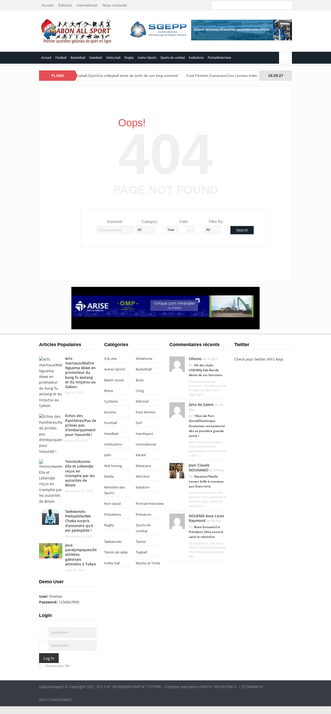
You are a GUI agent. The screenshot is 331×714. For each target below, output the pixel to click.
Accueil (47, 5)
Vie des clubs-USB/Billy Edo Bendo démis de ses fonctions (205, 370)
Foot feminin (145, 412)
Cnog (140, 390)
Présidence (112, 514)
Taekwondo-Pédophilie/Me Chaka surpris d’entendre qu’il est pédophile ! (79, 521)
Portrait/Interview (219, 58)
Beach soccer (114, 380)
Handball (95, 58)
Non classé (112, 503)
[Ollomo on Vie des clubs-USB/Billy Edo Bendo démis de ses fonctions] (177, 363)
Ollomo (195, 358)
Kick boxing (113, 465)
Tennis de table (115, 552)
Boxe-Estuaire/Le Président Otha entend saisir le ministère (206, 532)
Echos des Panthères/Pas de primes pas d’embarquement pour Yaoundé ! (80, 425)
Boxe (140, 380)
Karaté (141, 455)
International (87, 5)
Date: (184, 221)
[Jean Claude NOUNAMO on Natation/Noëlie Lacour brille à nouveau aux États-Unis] (177, 470)
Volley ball (113, 58)
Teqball (141, 552)
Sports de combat (172, 58)
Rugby (129, 58)
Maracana (143, 465)
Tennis (141, 541)
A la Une (110, 358)
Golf (139, 422)
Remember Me (58, 666)
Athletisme (144, 358)
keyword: (115, 221)
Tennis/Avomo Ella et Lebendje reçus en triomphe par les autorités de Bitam (80, 473)
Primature (143, 514)
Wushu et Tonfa (148, 563)
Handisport (144, 433)
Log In (48, 658)
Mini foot (143, 476)
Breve (108, 390)
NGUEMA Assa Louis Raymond (206, 518)
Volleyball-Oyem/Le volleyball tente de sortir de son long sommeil (112, 76)
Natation (142, 487)
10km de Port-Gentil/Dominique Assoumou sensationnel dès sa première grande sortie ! (207, 426)
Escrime (110, 412)
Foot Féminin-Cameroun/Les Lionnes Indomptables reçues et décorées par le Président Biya (250, 76)
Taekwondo (113, 541)
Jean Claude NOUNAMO (199, 467)
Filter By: (216, 221)
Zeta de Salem (201, 404)
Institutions (196, 58)
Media (109, 476)
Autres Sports (147, 58)
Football (61, 58)
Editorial (65, 5)
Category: (149, 221)
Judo (107, 455)
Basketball (78, 58)
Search (242, 230)
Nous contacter (114, 5)
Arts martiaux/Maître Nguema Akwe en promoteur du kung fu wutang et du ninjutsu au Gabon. (80, 372)
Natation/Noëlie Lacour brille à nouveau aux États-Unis (206, 481)
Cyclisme (111, 401)
